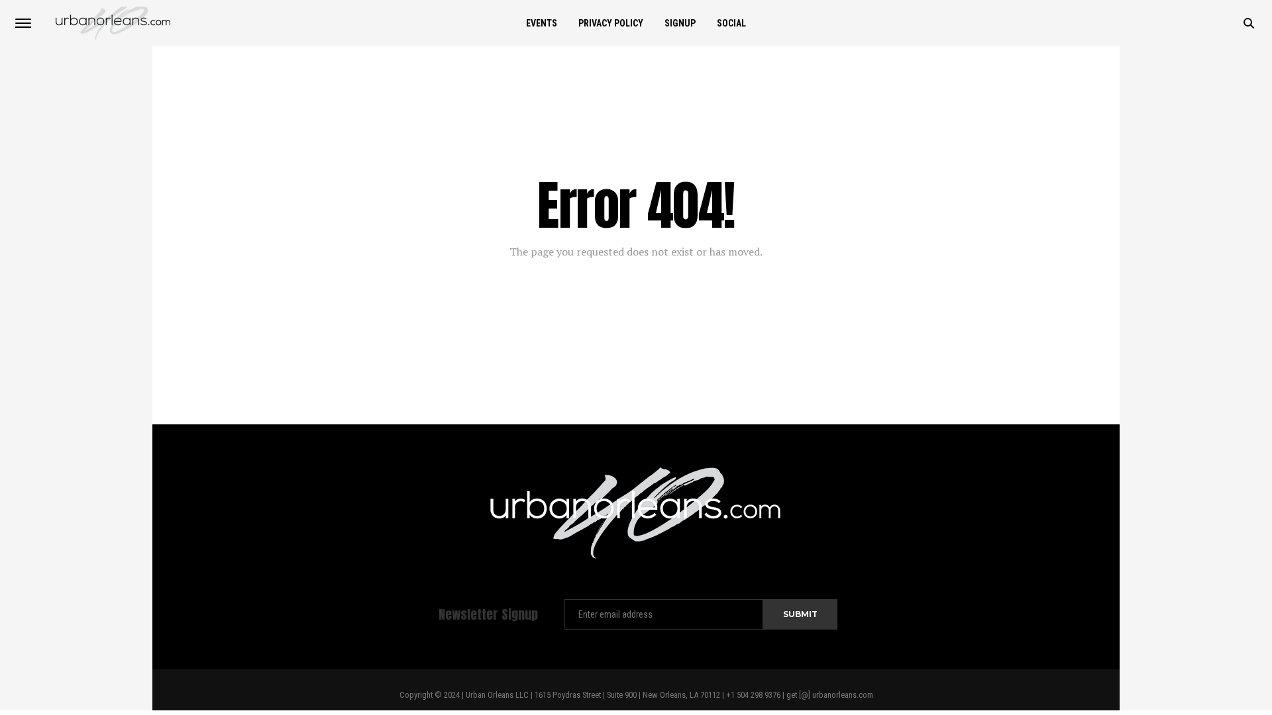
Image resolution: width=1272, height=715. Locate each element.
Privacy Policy (610, 23)
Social (731, 23)
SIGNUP (680, 23)
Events (541, 23)
